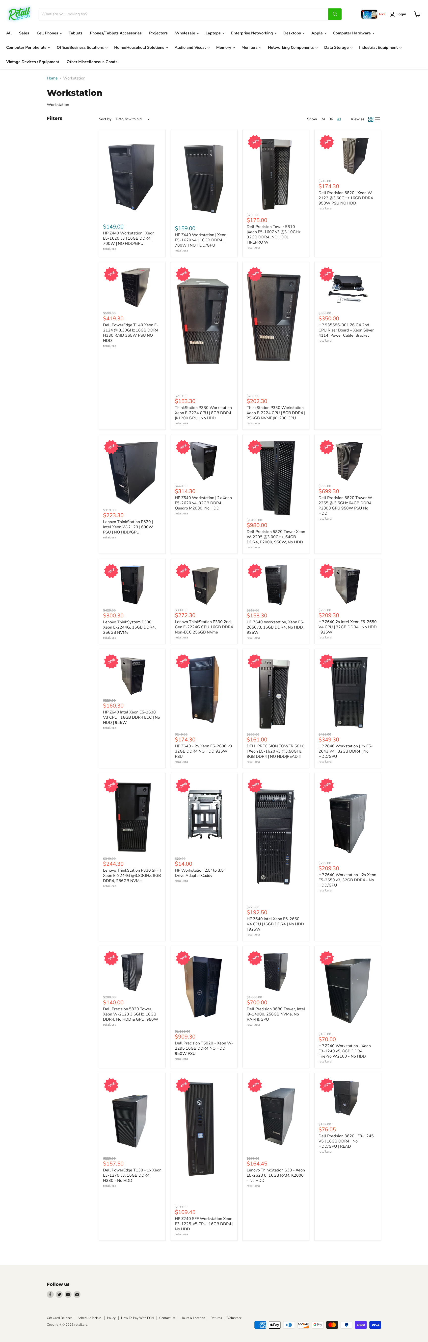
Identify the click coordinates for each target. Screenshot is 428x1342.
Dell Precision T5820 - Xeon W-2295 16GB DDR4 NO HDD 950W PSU (204, 1048)
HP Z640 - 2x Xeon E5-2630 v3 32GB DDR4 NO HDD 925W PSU (203, 751)
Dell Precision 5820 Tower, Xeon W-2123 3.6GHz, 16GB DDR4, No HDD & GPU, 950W (130, 1014)
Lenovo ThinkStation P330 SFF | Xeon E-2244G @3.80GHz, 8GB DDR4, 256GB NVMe (132, 876)
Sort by (105, 119)
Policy (111, 1318)
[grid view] (370, 119)
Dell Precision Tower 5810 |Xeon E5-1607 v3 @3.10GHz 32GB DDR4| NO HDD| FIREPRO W (273, 234)
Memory (224, 47)
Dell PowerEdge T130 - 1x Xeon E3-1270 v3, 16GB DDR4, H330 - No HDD (132, 1175)
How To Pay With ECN (137, 1318)
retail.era (109, 249)
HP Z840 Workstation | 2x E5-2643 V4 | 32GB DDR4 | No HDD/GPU (346, 751)
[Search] (335, 14)
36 (331, 119)
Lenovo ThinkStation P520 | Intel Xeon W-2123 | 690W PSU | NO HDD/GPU (128, 527)
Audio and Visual (191, 47)
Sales (24, 33)
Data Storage (337, 47)
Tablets (75, 33)
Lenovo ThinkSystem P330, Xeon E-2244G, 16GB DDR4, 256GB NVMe (129, 627)
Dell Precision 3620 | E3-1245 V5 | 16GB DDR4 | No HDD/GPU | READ (346, 1141)
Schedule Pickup (90, 1318)
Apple (317, 33)
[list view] (377, 119)
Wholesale (185, 33)
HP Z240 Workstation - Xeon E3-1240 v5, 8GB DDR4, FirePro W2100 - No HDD (345, 1051)
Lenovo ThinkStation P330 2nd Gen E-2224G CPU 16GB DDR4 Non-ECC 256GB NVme (204, 627)
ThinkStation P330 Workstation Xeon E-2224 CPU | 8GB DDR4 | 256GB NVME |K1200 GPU (276, 413)
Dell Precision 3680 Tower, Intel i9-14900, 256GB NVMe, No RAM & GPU (276, 1014)
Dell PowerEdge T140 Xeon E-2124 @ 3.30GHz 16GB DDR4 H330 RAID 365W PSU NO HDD (131, 332)
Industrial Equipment (379, 47)
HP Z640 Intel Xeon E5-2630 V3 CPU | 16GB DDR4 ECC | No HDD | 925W (131, 717)
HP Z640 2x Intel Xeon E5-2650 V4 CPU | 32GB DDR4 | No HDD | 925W (348, 627)
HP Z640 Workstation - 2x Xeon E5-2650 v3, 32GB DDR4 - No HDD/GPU (347, 880)
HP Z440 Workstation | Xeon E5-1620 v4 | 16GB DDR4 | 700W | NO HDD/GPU (200, 240)
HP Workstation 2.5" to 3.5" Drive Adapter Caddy (200, 873)
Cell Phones (48, 33)
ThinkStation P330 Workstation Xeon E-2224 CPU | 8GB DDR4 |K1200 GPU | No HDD (203, 413)
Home (52, 78)
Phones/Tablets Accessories (116, 33)
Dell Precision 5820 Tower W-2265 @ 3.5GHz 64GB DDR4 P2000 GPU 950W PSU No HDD (346, 505)
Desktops (292, 33)
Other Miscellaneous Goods (92, 62)
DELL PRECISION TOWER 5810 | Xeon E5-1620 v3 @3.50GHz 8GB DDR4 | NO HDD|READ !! (275, 751)
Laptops (214, 33)
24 (323, 119)
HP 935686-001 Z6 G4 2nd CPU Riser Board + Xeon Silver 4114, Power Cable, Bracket (346, 330)
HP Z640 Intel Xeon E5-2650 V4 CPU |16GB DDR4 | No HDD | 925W (275, 924)
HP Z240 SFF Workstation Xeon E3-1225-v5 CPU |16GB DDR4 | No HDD (204, 1224)
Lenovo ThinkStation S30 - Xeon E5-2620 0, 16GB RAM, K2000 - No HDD (276, 1175)
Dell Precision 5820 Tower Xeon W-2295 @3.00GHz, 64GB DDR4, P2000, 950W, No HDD (276, 537)
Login (401, 14)
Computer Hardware (352, 33)
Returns (216, 1318)
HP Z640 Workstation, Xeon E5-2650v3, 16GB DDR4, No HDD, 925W (276, 627)
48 (339, 119)
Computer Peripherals (26, 47)
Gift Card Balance (59, 1318)
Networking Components (291, 47)
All (9, 33)
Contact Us (167, 1318)
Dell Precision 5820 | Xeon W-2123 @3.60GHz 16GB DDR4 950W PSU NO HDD (346, 198)
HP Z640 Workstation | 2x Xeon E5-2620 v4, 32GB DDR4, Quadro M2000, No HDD (203, 503)
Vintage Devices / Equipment (32, 62)
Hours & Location (193, 1318)
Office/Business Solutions (81, 47)
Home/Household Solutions (139, 47)
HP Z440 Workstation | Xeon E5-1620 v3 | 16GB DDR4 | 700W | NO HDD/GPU (129, 238)
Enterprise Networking (252, 33)
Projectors (158, 33)
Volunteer (234, 1318)
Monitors (250, 47)
